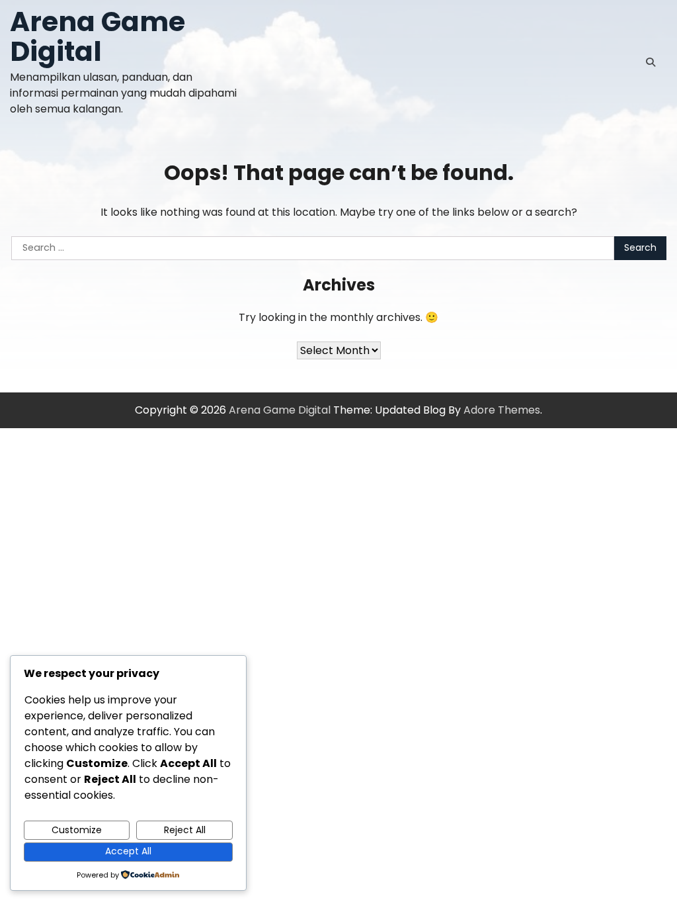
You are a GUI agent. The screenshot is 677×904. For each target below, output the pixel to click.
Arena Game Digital (97, 36)
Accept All (128, 851)
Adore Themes (501, 410)
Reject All (185, 829)
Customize (77, 829)
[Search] (650, 62)
